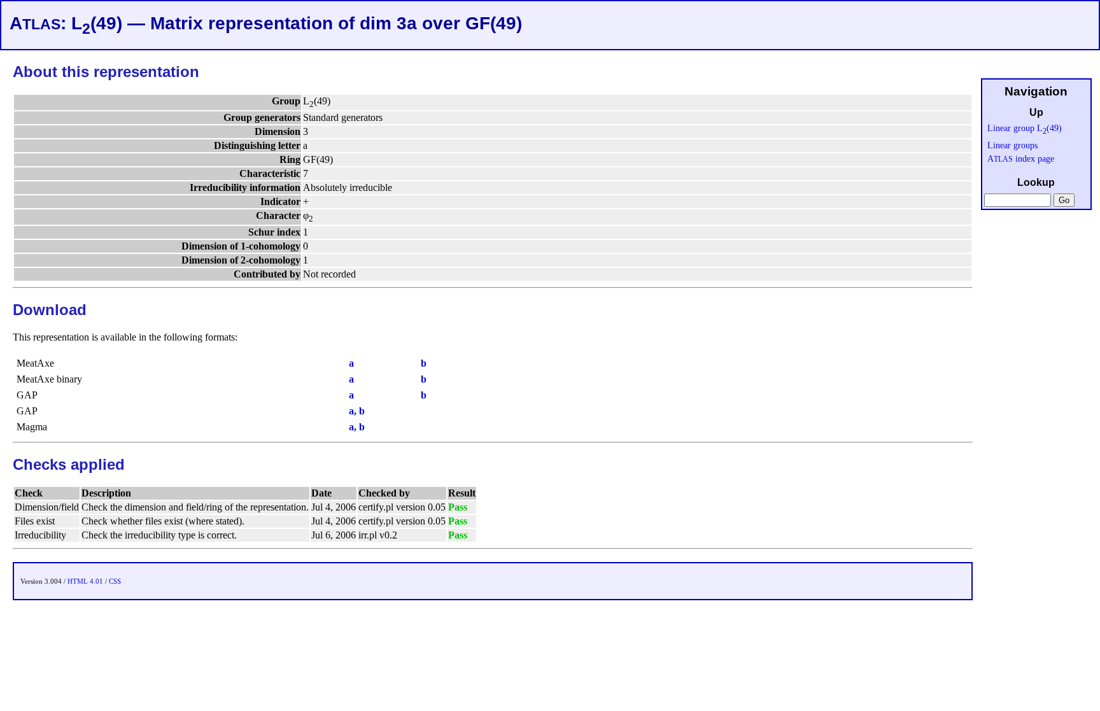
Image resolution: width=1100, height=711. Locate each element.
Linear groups (1012, 145)
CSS (115, 581)
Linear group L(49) (1024, 128)
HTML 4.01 (85, 581)
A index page (1020, 158)
